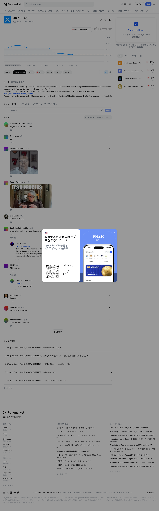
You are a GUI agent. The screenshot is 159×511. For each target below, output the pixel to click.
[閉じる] (114, 232)
